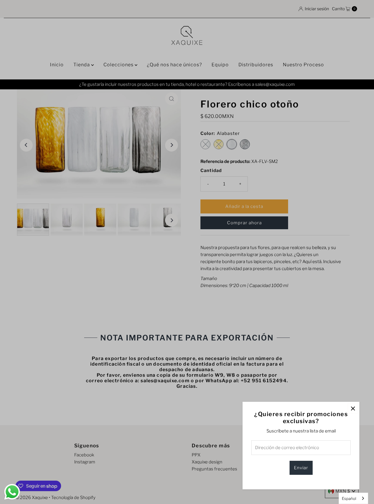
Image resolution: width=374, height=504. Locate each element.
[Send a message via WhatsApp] (12, 492)
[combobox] (353, 498)
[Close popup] (353, 408)
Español (349, 498)
